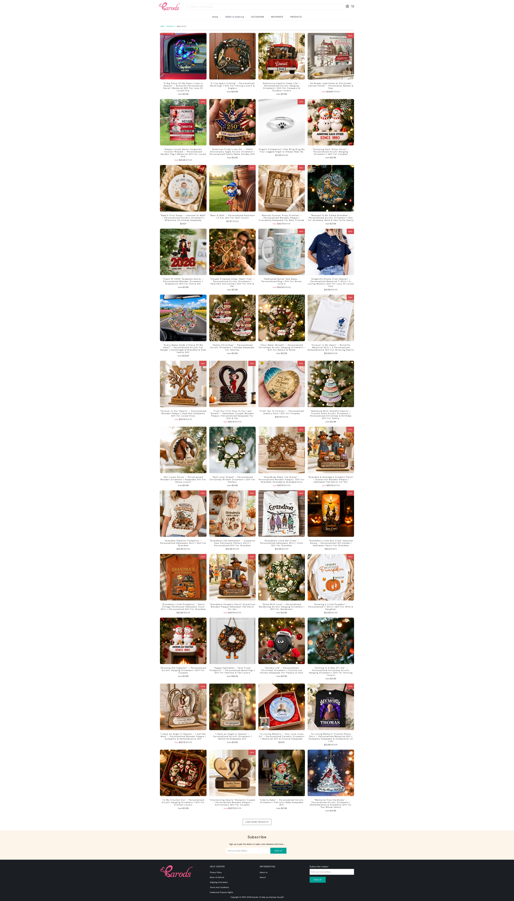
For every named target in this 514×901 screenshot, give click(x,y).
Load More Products (257, 822)
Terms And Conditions (219, 887)
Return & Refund (217, 877)
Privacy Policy (216, 872)
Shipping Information (219, 882)
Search (263, 877)
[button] (257, 17)
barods (255, 897)
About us (263, 872)
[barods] (170, 7)
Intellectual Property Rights (221, 892)
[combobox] (265, 7)
